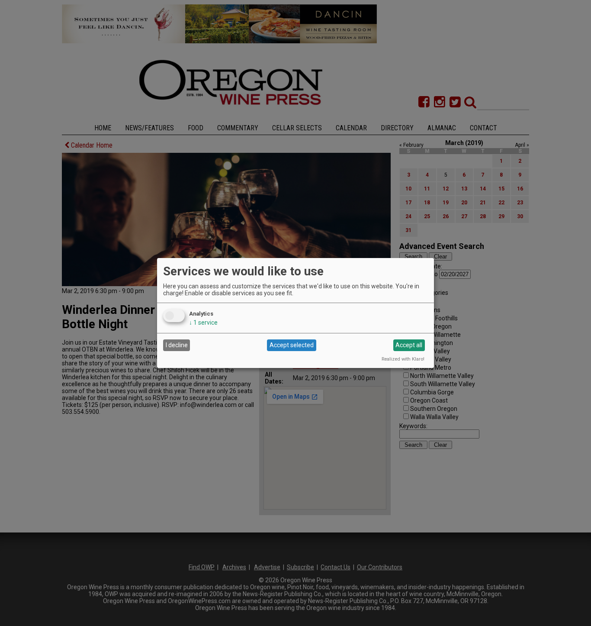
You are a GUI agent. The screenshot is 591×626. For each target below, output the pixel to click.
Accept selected (292, 345)
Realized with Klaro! (403, 359)
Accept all (408, 345)
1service (203, 322)
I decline (177, 345)
